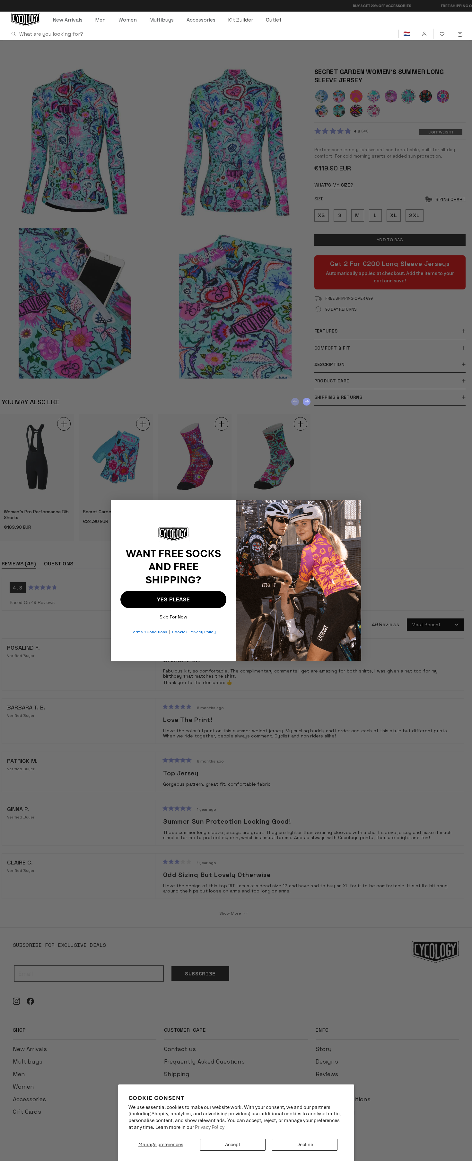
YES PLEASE (173, 599)
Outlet (274, 19)
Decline (304, 1144)
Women (127, 19)
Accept (232, 1144)
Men (100, 19)
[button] (460, 34)
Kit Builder (240, 19)
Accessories (201, 19)
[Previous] (295, 402)
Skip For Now (173, 615)
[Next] (306, 402)
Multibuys (162, 19)
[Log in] (424, 34)
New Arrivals (68, 19)
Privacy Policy (209, 1127)
